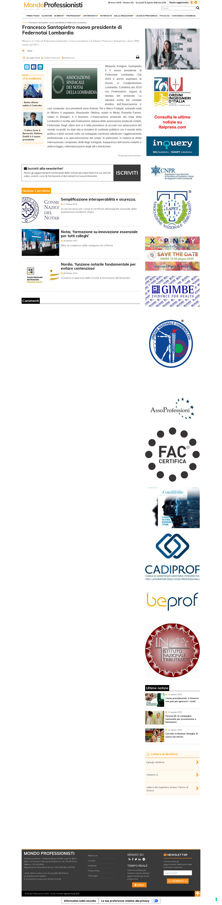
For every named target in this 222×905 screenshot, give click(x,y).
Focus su (165, 15)
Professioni (72, 15)
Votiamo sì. (152, 774)
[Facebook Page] (132, 859)
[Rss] (129, 859)
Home (24, 22)
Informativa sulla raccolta (80, 900)
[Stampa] (138, 58)
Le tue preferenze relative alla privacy (125, 900)
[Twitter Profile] (135, 859)
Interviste (106, 15)
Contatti (91, 860)
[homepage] (53, 10)
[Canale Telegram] (143, 859)
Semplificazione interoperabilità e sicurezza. (98, 199)
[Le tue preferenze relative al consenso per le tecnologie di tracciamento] (216, 899)
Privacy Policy (94, 870)
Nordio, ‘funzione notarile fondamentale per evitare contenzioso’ (98, 266)
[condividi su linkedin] (40, 67)
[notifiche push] (191, 2)
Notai (29, 51)
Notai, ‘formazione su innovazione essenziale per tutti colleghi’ (99, 234)
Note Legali (93, 875)
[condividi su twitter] (27, 67)
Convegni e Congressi (184, 15)
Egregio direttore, (155, 762)
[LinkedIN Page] (139, 859)
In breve (58, 15)
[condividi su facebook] (33, 67)
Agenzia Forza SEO (71, 893)
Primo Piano (33, 15)
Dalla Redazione (123, 15)
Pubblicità (92, 865)
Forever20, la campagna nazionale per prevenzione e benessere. (180, 719)
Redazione (92, 855)
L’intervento (90, 15)
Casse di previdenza (147, 15)
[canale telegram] (195, 2)
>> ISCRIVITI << (178, 881)
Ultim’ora (47, 15)
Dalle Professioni (52, 58)
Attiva (140, 884)
